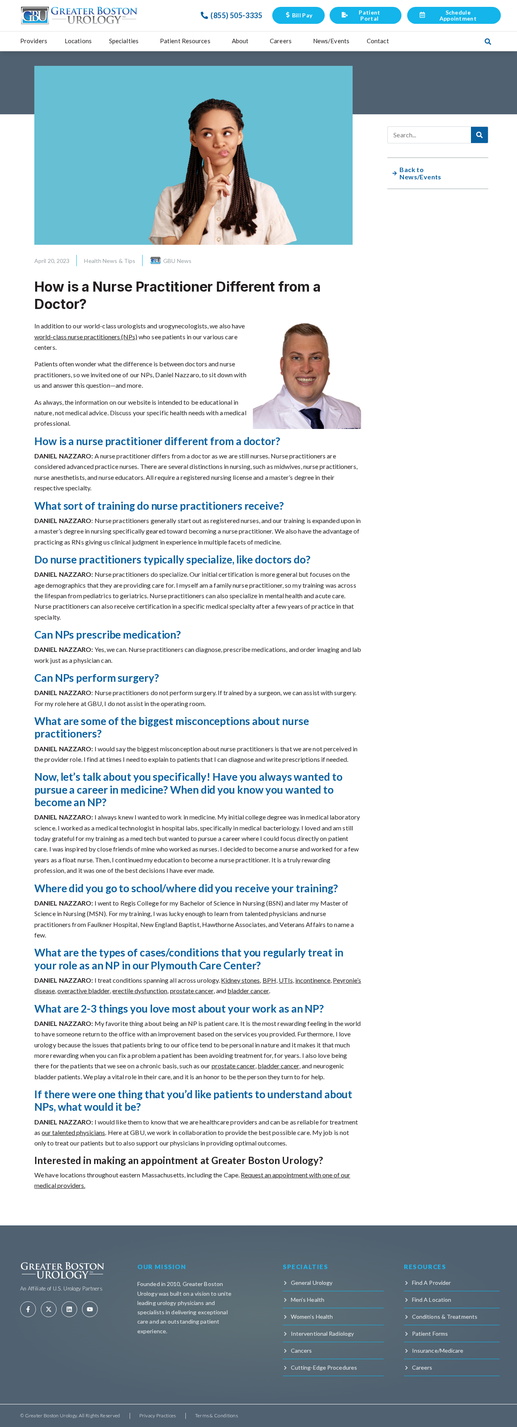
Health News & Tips (109, 260)
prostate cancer (192, 990)
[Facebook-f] (28, 1309)
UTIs (286, 980)
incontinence (312, 980)
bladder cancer (248, 990)
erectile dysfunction (139, 990)
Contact (378, 40)
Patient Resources (185, 40)
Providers (33, 40)
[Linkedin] (69, 1309)
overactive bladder (83, 990)
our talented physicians (73, 1132)
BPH (269, 980)
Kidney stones (240, 980)
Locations (78, 40)
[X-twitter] (49, 1309)
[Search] (479, 135)
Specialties (124, 40)
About (240, 40)
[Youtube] (90, 1309)
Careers (281, 40)
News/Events (331, 40)
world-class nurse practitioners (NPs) (85, 336)
